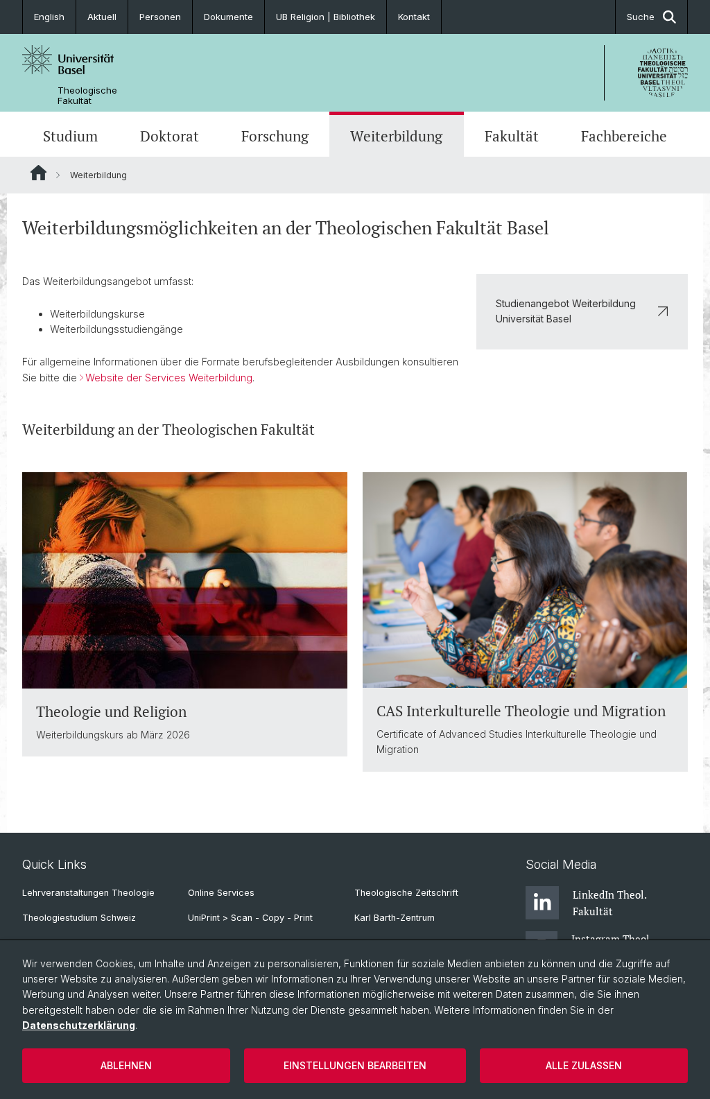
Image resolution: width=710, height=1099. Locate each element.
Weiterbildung (396, 136)
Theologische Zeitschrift (406, 893)
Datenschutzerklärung (78, 1025)
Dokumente (228, 16)
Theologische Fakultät (87, 95)
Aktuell (101, 16)
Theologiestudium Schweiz (79, 917)
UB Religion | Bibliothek (325, 16)
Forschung (275, 136)
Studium (70, 136)
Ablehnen (126, 1065)
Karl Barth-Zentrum (394, 917)
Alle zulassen (584, 1065)
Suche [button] (641, 16)
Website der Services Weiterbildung (168, 377)
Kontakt (414, 16)
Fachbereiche (624, 136)
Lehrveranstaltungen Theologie (88, 893)
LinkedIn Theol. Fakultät (609, 903)
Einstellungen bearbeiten (355, 1065)
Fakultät (512, 136)
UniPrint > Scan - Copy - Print (250, 917)
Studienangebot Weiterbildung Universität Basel (566, 310)
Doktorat (169, 136)
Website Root (38, 172)
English (49, 16)
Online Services (221, 893)
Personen (160, 16)
